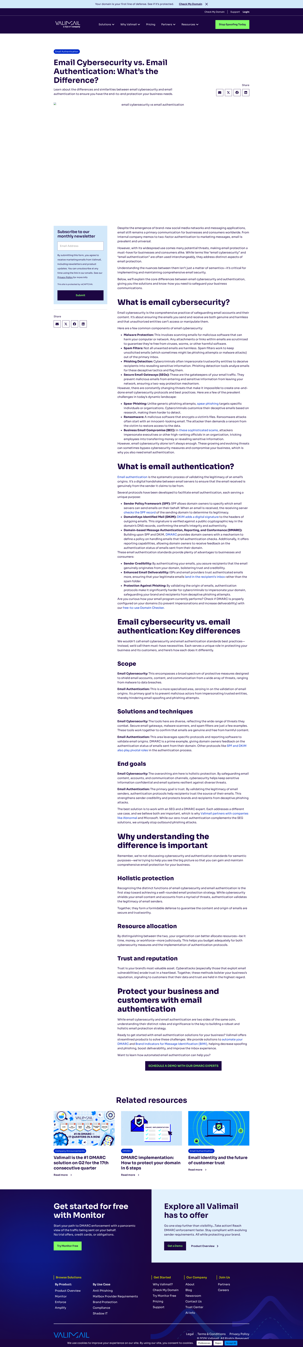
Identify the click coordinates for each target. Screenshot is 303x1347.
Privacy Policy (65, 277)
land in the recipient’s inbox (205, 577)
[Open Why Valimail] (139, 24)
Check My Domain (190, 4)
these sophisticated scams (198, 430)
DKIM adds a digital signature (198, 517)
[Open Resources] (197, 24)
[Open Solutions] (113, 24)
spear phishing (208, 403)
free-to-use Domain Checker (143, 608)
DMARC (171, 534)
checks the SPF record (140, 512)
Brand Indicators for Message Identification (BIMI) (171, 1044)
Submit (80, 295)
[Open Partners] (174, 24)
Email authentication (132, 477)
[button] (219, 92)
